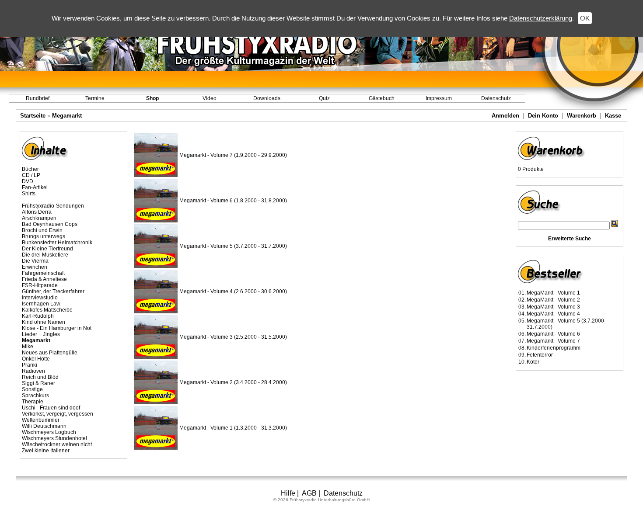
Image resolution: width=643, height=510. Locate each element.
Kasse (613, 115)
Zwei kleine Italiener (46, 451)
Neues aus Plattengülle (49, 353)
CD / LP (31, 175)
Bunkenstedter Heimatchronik (57, 242)
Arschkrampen (39, 218)
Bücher (30, 169)
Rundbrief (37, 98)
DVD (27, 181)
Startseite (32, 115)
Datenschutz (496, 98)
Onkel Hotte (36, 359)
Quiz (324, 98)
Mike (27, 346)
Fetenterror (540, 355)
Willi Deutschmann (44, 426)
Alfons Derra (37, 212)
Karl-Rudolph (38, 316)
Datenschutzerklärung (540, 18)
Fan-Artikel (35, 187)
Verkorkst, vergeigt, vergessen (57, 414)
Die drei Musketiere (45, 255)
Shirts (28, 194)
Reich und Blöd (40, 377)
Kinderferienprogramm (553, 348)
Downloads (266, 98)
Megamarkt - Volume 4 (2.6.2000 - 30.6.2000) (233, 291)
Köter (533, 362)
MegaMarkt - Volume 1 (553, 293)
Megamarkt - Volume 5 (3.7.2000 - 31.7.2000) (233, 246)
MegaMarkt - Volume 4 (553, 314)
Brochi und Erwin (42, 230)
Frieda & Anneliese (44, 279)
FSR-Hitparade (40, 285)
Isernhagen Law (41, 304)
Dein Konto (543, 115)
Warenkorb (581, 115)
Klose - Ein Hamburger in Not (56, 328)
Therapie (32, 402)
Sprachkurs (35, 395)
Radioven (33, 371)
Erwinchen (34, 267)
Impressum (439, 98)
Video (210, 98)
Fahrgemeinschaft (43, 273)
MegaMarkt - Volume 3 (553, 307)
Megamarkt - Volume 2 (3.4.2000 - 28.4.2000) (233, 382)
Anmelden (505, 115)
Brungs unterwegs (43, 236)
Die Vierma (35, 261)
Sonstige (32, 389)
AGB (309, 493)
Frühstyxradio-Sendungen (53, 206)
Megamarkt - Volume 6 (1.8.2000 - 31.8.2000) (233, 201)
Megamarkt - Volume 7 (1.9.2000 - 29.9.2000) (233, 155)
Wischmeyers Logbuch (49, 432)
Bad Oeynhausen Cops (49, 224)
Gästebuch (382, 98)
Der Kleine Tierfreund (47, 249)
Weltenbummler (40, 420)
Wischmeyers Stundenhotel (54, 438)
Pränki (29, 365)
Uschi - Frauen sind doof (51, 408)
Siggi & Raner (38, 383)
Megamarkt (67, 115)
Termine (95, 98)
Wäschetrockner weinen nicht (57, 444)
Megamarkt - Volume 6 (553, 334)
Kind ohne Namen (43, 322)
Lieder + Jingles (41, 334)
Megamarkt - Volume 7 (553, 341)
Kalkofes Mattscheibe (47, 310)
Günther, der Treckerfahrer (53, 291)
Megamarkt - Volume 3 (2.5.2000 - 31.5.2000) (233, 337)
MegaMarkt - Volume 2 (553, 300)
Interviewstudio (40, 298)
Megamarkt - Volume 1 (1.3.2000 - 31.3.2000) (233, 428)
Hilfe (288, 493)
